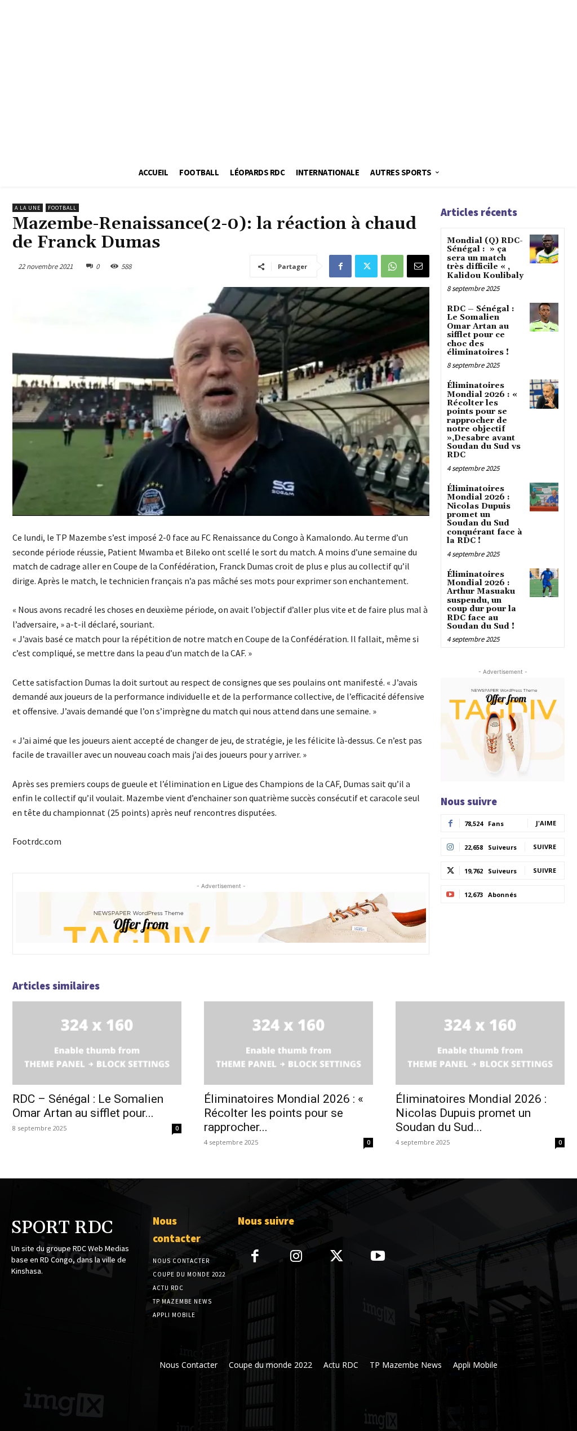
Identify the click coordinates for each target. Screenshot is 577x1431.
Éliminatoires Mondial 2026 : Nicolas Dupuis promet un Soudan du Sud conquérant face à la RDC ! (484, 515)
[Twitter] (366, 266)
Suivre (544, 846)
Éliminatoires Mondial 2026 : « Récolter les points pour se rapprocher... (283, 1113)
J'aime (546, 823)
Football (62, 207)
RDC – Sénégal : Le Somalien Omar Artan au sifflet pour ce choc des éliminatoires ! (480, 330)
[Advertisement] (288, 79)
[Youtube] (378, 1257)
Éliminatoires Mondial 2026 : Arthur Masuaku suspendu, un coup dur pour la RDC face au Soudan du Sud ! (481, 600)
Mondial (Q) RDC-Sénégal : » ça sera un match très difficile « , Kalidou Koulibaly (485, 258)
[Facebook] (340, 266)
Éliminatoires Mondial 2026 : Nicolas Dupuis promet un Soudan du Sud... (471, 1113)
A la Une (28, 207)
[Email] (418, 266)
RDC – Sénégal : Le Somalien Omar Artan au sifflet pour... (87, 1106)
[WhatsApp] (392, 266)
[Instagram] (296, 1257)
